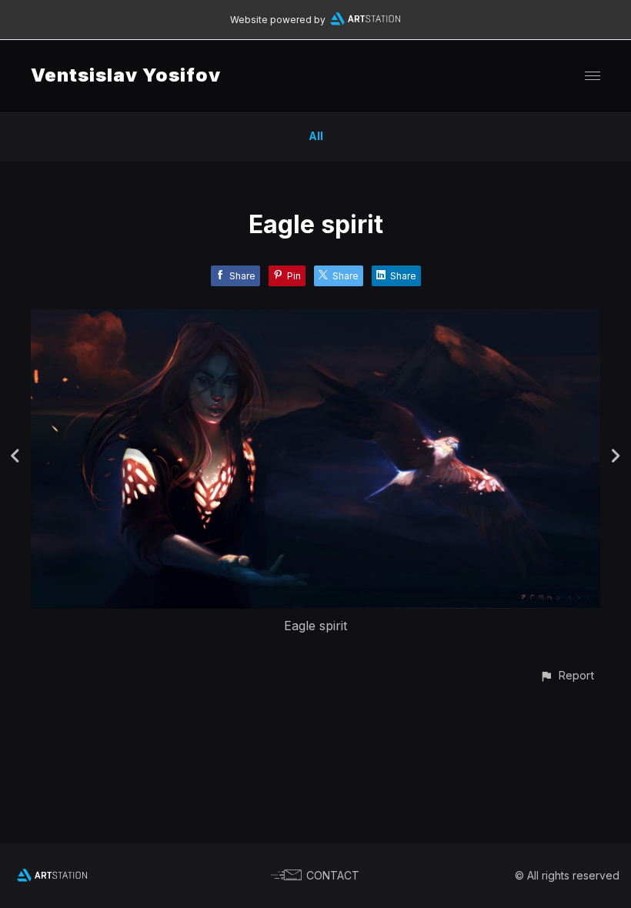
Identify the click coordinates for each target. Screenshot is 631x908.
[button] (566, 675)
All (316, 135)
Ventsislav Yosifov (126, 75)
